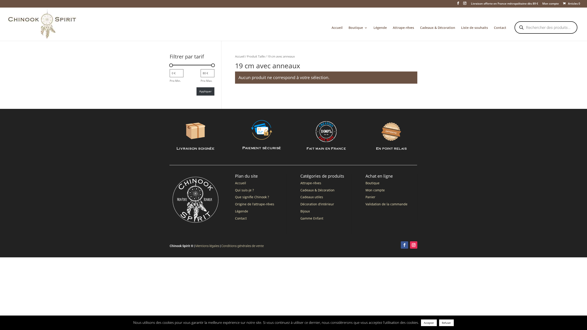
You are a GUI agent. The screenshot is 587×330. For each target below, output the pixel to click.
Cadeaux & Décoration (437, 28)
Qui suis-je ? (244, 190)
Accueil (337, 28)
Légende (380, 28)
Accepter (429, 322)
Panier (370, 197)
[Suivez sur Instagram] (413, 245)
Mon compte (550, 4)
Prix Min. (175, 81)
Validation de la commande (386, 204)
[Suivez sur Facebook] (404, 245)
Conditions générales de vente (242, 246)
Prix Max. (206, 81)
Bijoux (305, 211)
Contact (500, 28)
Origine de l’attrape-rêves (254, 204)
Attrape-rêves (403, 28)
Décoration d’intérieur (317, 204)
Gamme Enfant (311, 218)
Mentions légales (207, 246)
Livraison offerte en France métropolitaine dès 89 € (504, 4)
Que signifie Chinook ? (252, 197)
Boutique (356, 28)
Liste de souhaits (474, 28)
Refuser (446, 322)
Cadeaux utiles (311, 197)
